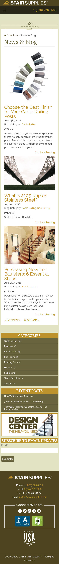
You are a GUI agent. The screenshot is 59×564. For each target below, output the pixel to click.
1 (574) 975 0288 (33, 489)
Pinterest (39, 511)
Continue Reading (45, 152)
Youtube (34, 511)
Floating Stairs (12, 362)
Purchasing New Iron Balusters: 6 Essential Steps (26, 274)
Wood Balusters (13, 378)
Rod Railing (43, 208)
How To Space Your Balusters (18, 396)
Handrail (9, 367)
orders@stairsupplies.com (33, 497)
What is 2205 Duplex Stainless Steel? (25, 198)
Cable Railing (29, 124)
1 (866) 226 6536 (44, 10)
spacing (9, 383)
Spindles (9, 373)
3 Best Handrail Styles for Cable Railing (23, 401)
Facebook (20, 511)
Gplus (29, 511)
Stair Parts (12, 35)
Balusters (10, 346)
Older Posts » (31, 320)
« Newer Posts (12, 320)
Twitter (25, 511)
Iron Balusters (29, 286)
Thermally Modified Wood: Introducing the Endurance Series (25, 408)
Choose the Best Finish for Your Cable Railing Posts (28, 112)
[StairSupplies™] (25, 3)
